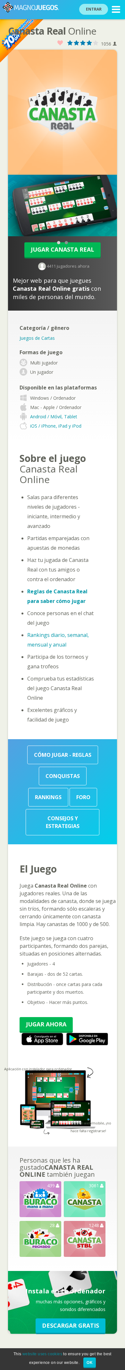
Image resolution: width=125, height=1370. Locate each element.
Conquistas (63, 776)
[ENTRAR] (97, 1)
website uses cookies (42, 1354)
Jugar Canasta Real (62, 249)
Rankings (48, 797)
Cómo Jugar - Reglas (62, 754)
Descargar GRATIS (70, 1325)
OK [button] (90, 1362)
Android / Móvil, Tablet (53, 417)
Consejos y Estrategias (62, 822)
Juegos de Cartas (37, 338)
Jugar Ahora (46, 1024)
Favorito (60, 43)
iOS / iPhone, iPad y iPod (55, 426)
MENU (116, 9)
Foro (83, 797)
